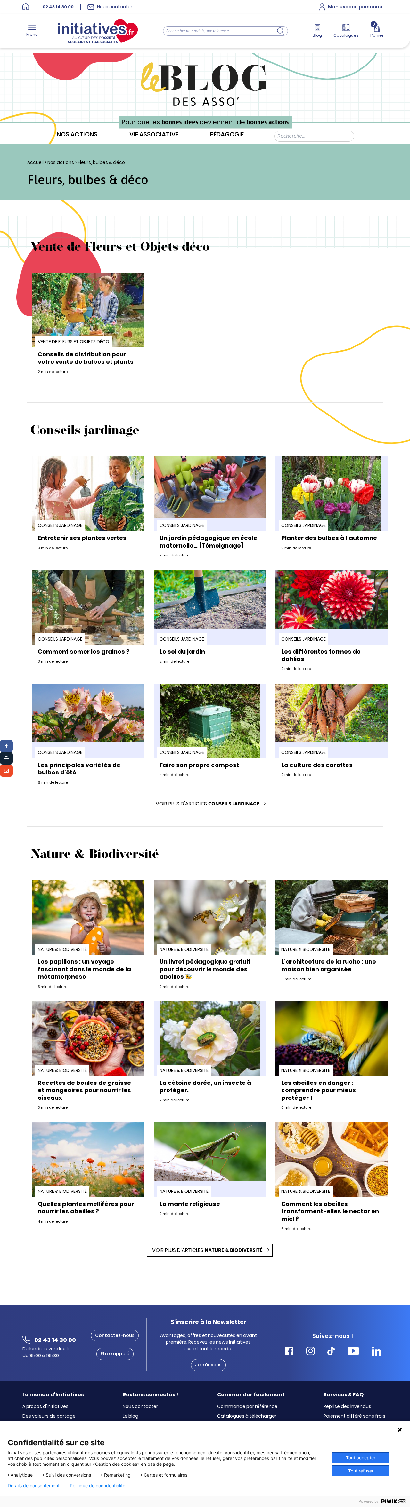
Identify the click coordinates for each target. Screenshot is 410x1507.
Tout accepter (360, 1457)
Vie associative (153, 135)
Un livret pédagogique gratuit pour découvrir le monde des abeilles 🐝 (205, 969)
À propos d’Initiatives (45, 1407)
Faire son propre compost (199, 765)
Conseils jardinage (60, 525)
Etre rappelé (115, 1353)
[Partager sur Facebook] (6, 746)
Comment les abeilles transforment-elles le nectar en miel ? (330, 1211)
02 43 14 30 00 (58, 7)
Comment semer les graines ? (83, 652)
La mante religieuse (190, 1204)
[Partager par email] (6, 771)
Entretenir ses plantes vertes (82, 538)
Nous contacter (140, 1407)
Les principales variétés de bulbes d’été (79, 768)
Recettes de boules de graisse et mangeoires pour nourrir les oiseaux (84, 1090)
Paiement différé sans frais (354, 1416)
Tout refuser (360, 1470)
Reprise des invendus (347, 1407)
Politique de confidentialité (97, 1485)
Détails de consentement (34, 1485)
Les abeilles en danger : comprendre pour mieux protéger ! (318, 1090)
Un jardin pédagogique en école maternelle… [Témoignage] (208, 541)
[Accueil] (25, 7)
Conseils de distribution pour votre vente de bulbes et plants (86, 358)
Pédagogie (227, 135)
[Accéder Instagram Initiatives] (310, 1352)
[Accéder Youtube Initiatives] (353, 1352)
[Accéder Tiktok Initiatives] (331, 1352)
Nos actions (77, 135)
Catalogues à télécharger (246, 1416)
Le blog (130, 1416)
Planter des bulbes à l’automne (329, 538)
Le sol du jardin (182, 652)
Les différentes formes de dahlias (321, 655)
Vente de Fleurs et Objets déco (73, 341)
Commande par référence (247, 1407)
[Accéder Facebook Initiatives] (289, 1352)
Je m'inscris (208, 1365)
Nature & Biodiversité (62, 949)
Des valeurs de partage (49, 1416)
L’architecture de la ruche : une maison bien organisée (328, 965)
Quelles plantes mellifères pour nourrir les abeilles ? (86, 1207)
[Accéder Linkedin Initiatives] (376, 1352)
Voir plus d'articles (207, 803)
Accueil (35, 162)
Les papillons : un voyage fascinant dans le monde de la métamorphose (84, 969)
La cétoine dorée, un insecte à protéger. (205, 1086)
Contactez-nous (115, 1335)
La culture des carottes (317, 765)
